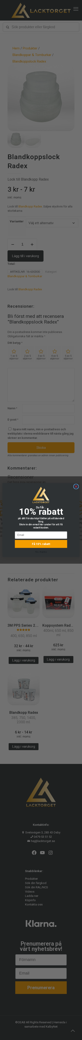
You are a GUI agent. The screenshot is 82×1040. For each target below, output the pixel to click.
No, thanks (41, 552)
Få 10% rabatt (41, 544)
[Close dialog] (76, 486)
